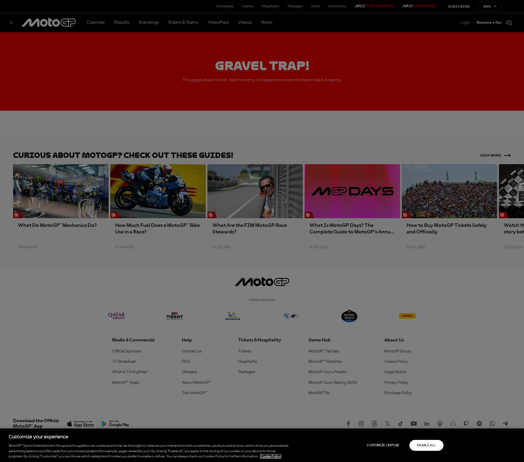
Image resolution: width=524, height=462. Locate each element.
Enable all (426, 445)
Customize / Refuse (383, 445)
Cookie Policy (271, 456)
